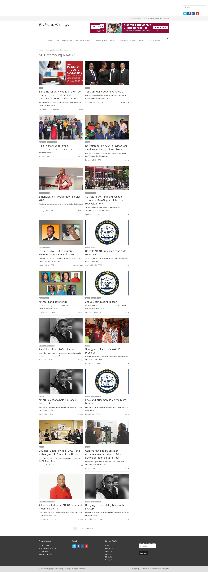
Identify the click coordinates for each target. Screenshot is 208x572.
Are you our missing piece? (101, 302)
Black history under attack (54, 146)
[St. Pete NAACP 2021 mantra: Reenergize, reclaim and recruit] (61, 221)
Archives (141, 41)
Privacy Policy (110, 560)
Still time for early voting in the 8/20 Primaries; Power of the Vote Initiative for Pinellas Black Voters (60, 95)
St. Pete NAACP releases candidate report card (105, 252)
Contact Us (109, 549)
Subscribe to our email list (147, 543)
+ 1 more (99, 298)
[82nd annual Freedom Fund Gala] (107, 62)
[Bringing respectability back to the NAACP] (107, 475)
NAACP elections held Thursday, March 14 (57, 401)
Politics (112, 41)
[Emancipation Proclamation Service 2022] (61, 167)
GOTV (40, 88)
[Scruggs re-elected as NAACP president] (107, 319)
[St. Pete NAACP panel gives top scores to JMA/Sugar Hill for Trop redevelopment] (107, 167)
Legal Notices (67, 41)
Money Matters (100, 41)
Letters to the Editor (49, 345)
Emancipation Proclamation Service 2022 (59, 198)
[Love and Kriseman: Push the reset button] (107, 370)
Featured (88, 88)
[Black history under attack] (61, 116)
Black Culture (42, 142)
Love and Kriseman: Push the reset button (105, 401)
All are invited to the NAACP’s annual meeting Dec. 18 (60, 507)
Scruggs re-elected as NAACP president (102, 351)
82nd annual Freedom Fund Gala (104, 92)
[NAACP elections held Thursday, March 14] (61, 370)
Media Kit (108, 557)
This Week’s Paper (154, 41)
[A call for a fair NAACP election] (61, 319)
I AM (57, 41)
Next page (89, 528)
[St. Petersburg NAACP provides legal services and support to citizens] (107, 116)
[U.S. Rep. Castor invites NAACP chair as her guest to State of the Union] (61, 421)
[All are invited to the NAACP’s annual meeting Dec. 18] (61, 475)
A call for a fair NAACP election (57, 349)
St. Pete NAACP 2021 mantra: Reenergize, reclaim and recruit (57, 252)
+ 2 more (55, 142)
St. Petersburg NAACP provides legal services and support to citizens (106, 147)
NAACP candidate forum (53, 302)
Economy (88, 193)
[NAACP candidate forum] (61, 272)
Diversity (49, 142)
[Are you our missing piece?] (107, 272)
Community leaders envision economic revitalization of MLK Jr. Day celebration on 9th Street (105, 454)
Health (132, 41)
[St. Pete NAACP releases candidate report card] (107, 221)
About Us (108, 551)
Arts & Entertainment (82, 41)
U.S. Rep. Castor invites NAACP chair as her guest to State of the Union (60, 452)
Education (122, 41)
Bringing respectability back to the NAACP (105, 507)
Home (50, 41)
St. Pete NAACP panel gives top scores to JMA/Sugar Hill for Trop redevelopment (104, 200)
